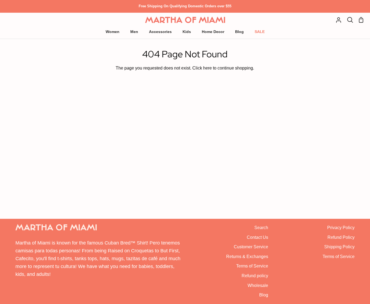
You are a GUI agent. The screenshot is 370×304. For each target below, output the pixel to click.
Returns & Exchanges (247, 256)
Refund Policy (341, 237)
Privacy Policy (341, 227)
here (207, 68)
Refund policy (255, 275)
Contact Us (257, 237)
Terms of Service (252, 266)
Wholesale (258, 285)
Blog (263, 295)
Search (261, 227)
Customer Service (251, 246)
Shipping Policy (339, 246)
